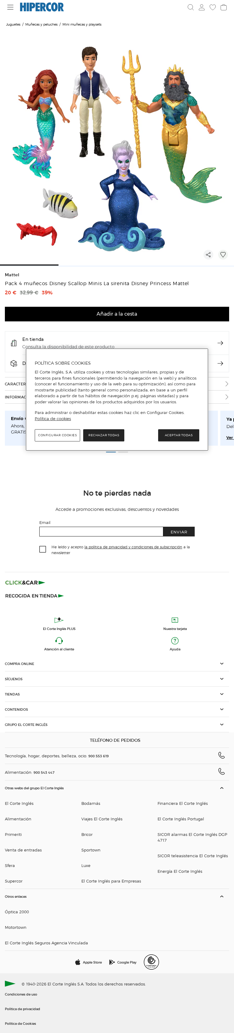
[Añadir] (223, 255)
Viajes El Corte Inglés (101, 819)
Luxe (85, 865)
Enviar (179, 532)
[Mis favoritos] (213, 7)
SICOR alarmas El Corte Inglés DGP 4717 (192, 837)
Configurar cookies (57, 435)
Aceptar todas (179, 435)
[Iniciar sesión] (202, 7)
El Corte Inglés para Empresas (111, 881)
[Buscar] (191, 7)
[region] (117, 399)
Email (45, 522)
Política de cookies (53, 418)
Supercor (14, 881)
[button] (117, 663)
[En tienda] (220, 343)
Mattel (12, 275)
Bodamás (90, 803)
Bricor (87, 834)
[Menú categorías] (10, 7)
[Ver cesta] (224, 7)
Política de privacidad (22, 1008)
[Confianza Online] (151, 962)
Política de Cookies (20, 1023)
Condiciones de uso (21, 994)
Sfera (10, 865)
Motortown (16, 927)
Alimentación (18, 819)
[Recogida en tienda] (35, 595)
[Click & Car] (25, 582)
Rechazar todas (103, 435)
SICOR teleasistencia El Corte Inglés (193, 855)
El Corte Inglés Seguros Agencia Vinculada (46, 943)
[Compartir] (208, 255)
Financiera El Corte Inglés (183, 803)
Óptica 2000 (17, 911)
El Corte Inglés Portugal (181, 819)
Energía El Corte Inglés (180, 871)
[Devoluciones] (220, 363)
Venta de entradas (23, 850)
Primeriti (13, 834)
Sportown (91, 850)
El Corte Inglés (19, 803)
